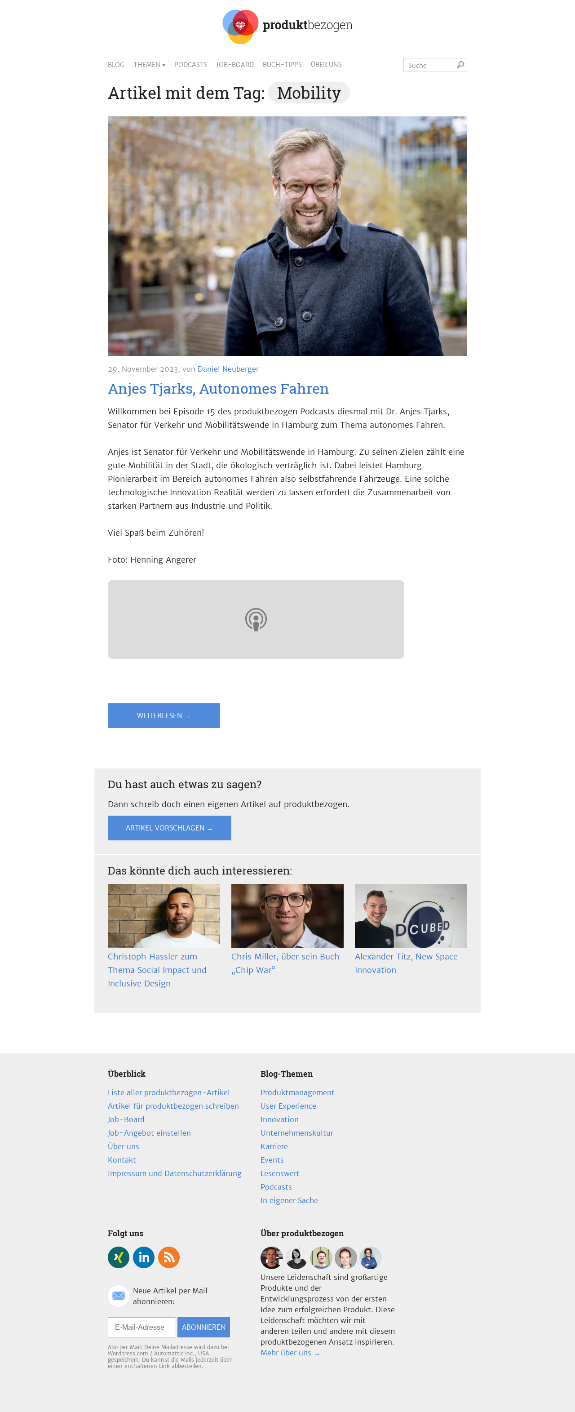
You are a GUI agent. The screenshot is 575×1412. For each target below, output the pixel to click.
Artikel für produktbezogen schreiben (173, 1105)
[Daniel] (272, 1266)
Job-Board (235, 65)
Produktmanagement (298, 1092)
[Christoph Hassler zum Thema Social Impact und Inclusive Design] (164, 916)
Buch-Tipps (282, 65)
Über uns (326, 65)
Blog (116, 65)
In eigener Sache (289, 1200)
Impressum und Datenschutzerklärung (175, 1173)
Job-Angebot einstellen (149, 1132)
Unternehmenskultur (297, 1132)
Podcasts (191, 65)
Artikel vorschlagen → (169, 828)
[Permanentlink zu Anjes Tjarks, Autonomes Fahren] (287, 238)
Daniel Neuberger (228, 368)
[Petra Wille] (370, 1266)
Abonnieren (204, 1327)
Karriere (274, 1146)
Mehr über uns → (291, 1352)
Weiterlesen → (164, 715)
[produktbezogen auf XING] (118, 1257)
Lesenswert (280, 1173)
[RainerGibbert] (321, 1266)
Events (272, 1159)
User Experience (288, 1105)
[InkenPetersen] (296, 1266)
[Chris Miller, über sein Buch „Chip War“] (287, 916)
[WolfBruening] (346, 1266)
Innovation (280, 1119)
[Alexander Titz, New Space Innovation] (411, 916)
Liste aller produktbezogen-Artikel (169, 1092)
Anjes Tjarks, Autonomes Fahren (218, 388)
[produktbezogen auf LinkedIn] (144, 1257)
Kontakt (122, 1159)
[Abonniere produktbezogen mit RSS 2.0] (169, 1257)
